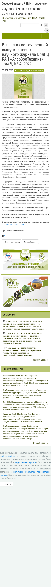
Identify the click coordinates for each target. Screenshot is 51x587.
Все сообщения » (40, 359)
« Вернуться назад (12, 241)
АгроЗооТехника (37, 70)
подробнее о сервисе (25, 462)
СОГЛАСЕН (7, 484)
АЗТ (5, 235)
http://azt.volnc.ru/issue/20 (13, 224)
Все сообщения (30, 241)
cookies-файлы (7, 456)
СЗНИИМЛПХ (22, 70)
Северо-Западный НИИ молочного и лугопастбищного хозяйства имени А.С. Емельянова (24, 9)
